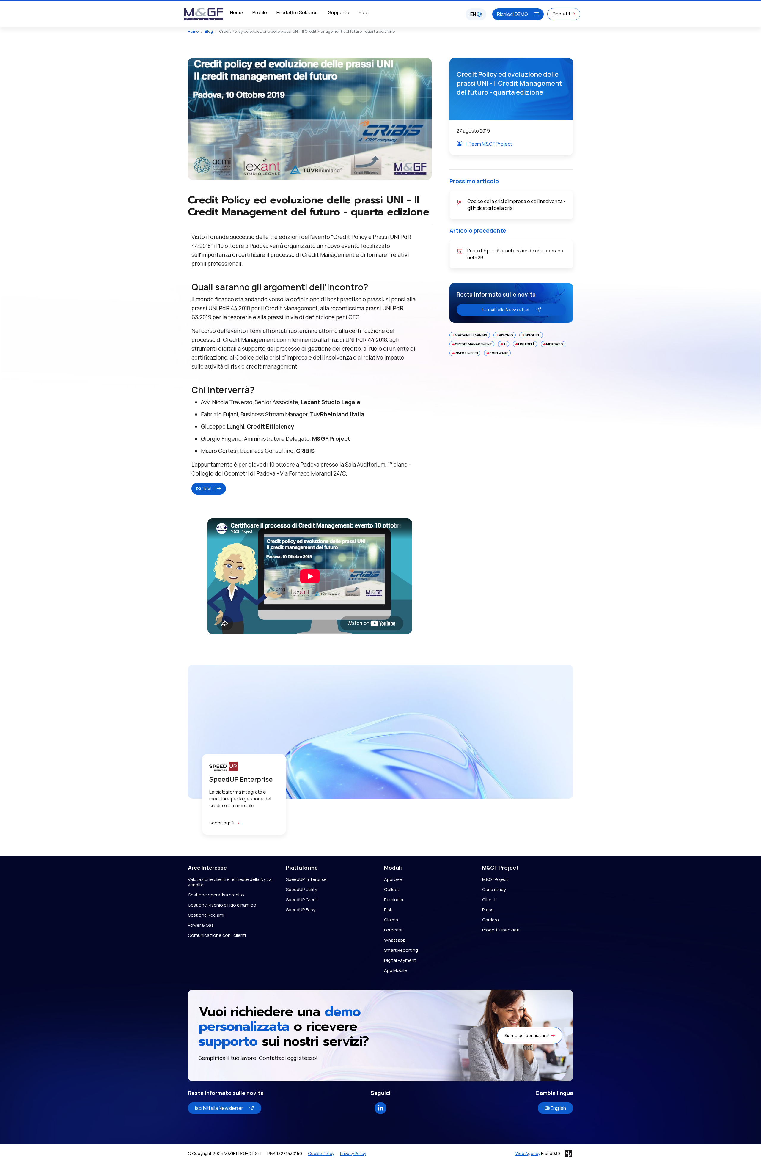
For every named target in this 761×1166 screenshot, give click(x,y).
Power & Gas (201, 925)
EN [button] (473, 14)
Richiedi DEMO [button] (513, 14)
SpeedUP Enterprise (306, 879)
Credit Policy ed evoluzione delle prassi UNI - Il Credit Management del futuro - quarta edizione (509, 83)
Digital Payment (400, 960)
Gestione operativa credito (216, 895)
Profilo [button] (259, 12)
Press (487, 910)
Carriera (490, 920)
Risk (388, 910)
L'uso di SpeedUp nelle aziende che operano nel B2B (515, 254)
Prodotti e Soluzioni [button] (297, 12)
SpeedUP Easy (300, 910)
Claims (391, 920)
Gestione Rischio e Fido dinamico (222, 905)
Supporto (338, 12)
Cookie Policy (321, 1153)
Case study (494, 889)
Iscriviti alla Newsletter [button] (506, 309)
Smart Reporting (401, 950)
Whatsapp (395, 940)
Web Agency (527, 1153)
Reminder (394, 899)
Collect (391, 889)
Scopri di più (222, 823)
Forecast (393, 930)
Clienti (488, 899)
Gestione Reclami (206, 915)
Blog (364, 12)
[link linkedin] (380, 1107)
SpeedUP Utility (301, 889)
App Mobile (395, 970)
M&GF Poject (495, 879)
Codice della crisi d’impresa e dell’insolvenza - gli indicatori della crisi (516, 204)
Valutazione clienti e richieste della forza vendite (230, 882)
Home (236, 12)
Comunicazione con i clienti (217, 935)
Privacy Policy (353, 1153)
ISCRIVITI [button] (206, 488)
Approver (393, 879)
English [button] (558, 1108)
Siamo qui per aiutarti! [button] (527, 1035)
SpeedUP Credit (302, 899)
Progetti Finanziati (500, 930)
